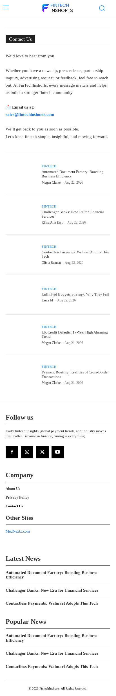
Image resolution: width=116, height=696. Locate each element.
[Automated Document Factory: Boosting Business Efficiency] (21, 174)
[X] (42, 452)
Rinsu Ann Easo (52, 222)
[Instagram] (27, 452)
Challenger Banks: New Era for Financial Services (52, 590)
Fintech (49, 166)
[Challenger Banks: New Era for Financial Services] (21, 214)
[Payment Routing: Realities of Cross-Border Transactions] (21, 375)
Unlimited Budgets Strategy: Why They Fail (75, 294)
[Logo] (57, 8)
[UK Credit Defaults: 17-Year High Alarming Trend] (21, 334)
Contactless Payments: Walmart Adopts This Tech (75, 254)
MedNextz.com (18, 531)
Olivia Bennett (51, 263)
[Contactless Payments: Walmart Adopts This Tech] (21, 254)
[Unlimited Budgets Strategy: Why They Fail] (21, 294)
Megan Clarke (51, 182)
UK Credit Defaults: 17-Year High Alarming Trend (75, 334)
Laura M (47, 300)
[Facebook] (12, 452)
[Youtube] (58, 452)
